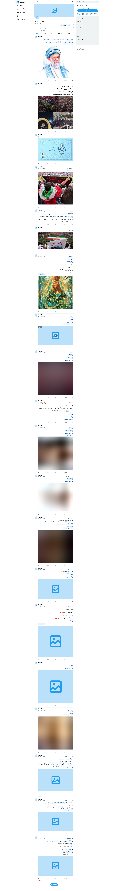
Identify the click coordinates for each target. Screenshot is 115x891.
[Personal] (73, 27)
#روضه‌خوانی (63, 214)
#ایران (71, 576)
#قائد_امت (71, 321)
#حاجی (69, 761)
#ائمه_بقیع (65, 852)
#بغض (71, 843)
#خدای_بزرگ (70, 258)
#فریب (71, 417)
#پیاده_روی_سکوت (68, 802)
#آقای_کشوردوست (69, 39)
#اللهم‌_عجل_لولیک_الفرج (68, 528)
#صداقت (64, 216)
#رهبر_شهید (70, 358)
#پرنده (51, 806)
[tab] (37, 33)
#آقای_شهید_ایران (61, 39)
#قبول (60, 764)
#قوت (72, 216)
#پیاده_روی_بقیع (60, 802)
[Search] (72, 2)
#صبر (70, 849)
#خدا (66, 849)
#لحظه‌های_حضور (66, 763)
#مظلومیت (63, 841)
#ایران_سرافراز (70, 478)
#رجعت (50, 42)
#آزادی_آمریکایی (69, 572)
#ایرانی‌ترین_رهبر (47, 39)
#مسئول (69, 213)
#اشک (71, 844)
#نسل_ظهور (70, 428)
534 (44, 30)
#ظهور (48, 806)
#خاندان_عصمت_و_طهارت (55, 841)
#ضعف (45, 214)
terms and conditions (87, 14)
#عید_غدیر (70, 259)
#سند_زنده (71, 841)
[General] (73, 24)
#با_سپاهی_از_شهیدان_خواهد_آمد (59, 42)
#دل (71, 846)
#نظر (53, 764)
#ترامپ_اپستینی (69, 434)
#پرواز (67, 808)
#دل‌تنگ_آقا (70, 317)
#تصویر (62, 766)
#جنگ (68, 214)
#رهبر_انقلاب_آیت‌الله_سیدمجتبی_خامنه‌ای (64, 524)
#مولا (57, 766)
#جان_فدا (71, 319)
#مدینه (56, 763)
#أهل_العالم (60, 803)
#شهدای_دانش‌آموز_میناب (67, 571)
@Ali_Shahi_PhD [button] (41, 37)
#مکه (60, 763)
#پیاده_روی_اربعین (59, 806)
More (78, 44)
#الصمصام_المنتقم (52, 803)
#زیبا (70, 766)
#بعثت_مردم (70, 355)
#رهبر (70, 759)
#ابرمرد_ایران (53, 39)
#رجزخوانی (56, 214)
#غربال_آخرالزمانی (69, 322)
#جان (63, 759)
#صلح (71, 416)
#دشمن (71, 217)
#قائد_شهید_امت (69, 41)
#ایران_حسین (70, 169)
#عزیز (67, 759)
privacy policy (79, 14)
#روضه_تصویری (70, 854)
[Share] (72, 80)
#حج (68, 764)
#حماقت (54, 216)
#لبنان (71, 413)
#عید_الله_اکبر (70, 261)
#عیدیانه (71, 262)
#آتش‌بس (71, 414)
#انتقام (47, 42)
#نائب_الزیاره (51, 763)
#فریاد (53, 802)
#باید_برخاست (70, 42)
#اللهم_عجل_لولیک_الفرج (65, 25)
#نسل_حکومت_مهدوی (68, 430)
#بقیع (70, 840)
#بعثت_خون (70, 354)
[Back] (36, 2)
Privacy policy (79, 48)
